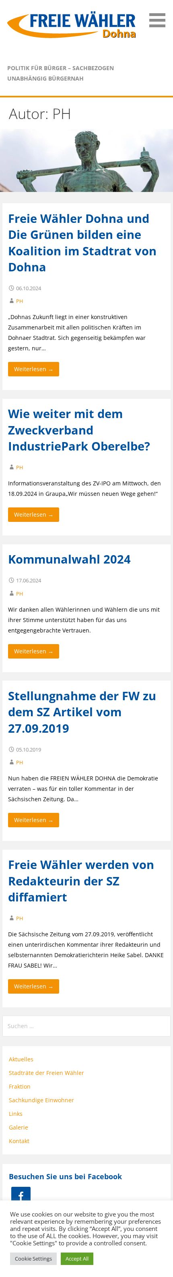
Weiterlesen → (34, 369)
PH (19, 301)
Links (16, 1113)
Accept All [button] (77, 1258)
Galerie (18, 1127)
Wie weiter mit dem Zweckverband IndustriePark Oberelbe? (79, 430)
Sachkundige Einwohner (41, 1100)
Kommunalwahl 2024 (69, 559)
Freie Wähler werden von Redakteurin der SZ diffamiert (81, 881)
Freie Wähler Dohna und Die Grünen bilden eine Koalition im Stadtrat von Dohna (82, 242)
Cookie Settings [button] (33, 1258)
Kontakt (19, 1141)
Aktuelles (21, 1059)
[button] (160, 15)
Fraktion (20, 1086)
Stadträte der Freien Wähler (46, 1073)
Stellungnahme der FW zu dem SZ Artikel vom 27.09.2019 (82, 712)
